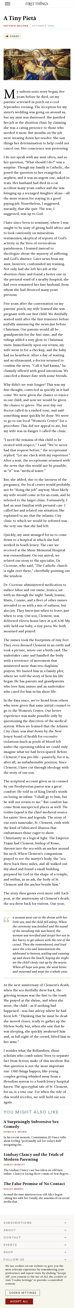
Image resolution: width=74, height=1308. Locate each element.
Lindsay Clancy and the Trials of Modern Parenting (34, 1157)
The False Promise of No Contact (34, 1183)
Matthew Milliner (16, 25)
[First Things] (37, 4)
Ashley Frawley (14, 1164)
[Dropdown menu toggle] (37, 1222)
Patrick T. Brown (15, 1131)
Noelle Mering (14, 1189)
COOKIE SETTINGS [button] (22, 1293)
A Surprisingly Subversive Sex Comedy (31, 1124)
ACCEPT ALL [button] (19, 1301)
